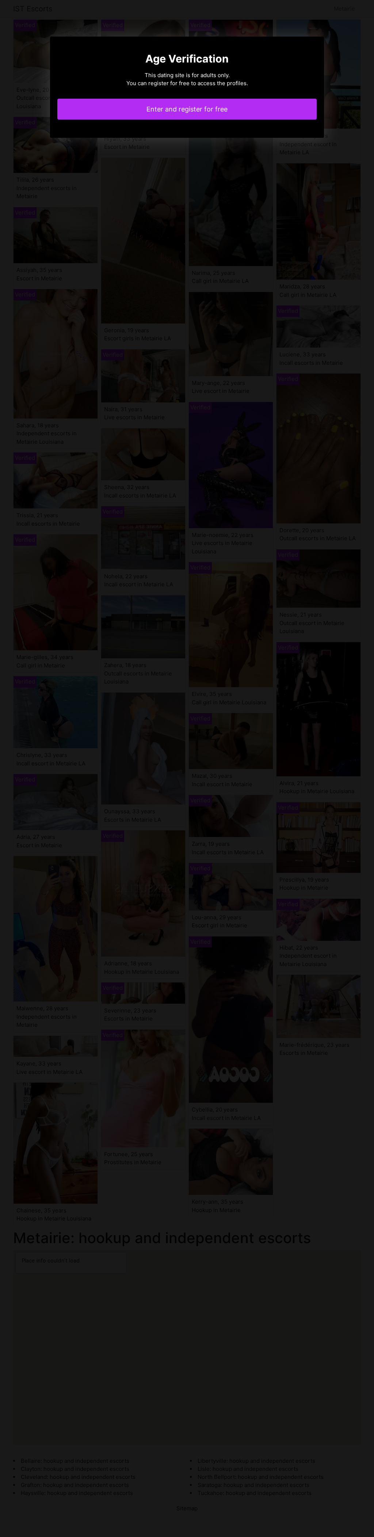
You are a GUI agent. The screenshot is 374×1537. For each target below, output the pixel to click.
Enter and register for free (187, 109)
